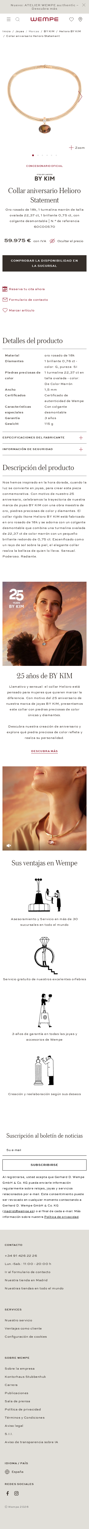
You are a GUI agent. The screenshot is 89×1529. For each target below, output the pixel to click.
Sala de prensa (17, 1401)
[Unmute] (8, 845)
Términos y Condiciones (24, 1418)
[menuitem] (8, 19)
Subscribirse (44, 1165)
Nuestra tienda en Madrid (26, 1280)
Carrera (11, 1385)
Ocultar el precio (70, 241)
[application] (44, 808)
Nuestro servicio (18, 1320)
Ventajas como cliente (23, 1328)
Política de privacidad (61, 1217)
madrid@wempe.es (19, 1211)
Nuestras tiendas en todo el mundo (34, 1288)
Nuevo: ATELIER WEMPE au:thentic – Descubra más (45, 6)
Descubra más (44, 751)
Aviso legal (14, 1426)
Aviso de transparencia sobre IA (31, 1442)
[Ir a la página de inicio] (44, 19)
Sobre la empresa (20, 1369)
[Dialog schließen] (85, 5)
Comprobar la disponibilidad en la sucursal (44, 263)
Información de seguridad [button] (27, 449)
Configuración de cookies (26, 1337)
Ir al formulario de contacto (27, 1272)
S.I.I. (9, 1434)
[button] (23, 289)
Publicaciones (16, 1393)
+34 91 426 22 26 (21, 1256)
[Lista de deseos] (71, 19)
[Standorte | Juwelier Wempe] (80, 19)
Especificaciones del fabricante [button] (33, 437)
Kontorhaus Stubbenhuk (25, 1377)
